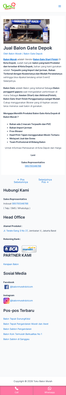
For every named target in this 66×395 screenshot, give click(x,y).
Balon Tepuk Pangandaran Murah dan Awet (25, 324)
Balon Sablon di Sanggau (16, 339)
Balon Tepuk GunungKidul (16, 318)
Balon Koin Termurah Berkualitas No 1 (22, 334)
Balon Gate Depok (33, 53)
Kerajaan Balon (11, 264)
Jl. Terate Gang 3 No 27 (15, 230)
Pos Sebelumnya (21, 180)
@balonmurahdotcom (21, 286)
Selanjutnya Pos (45, 180)
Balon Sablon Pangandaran (17, 329)
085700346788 (33, 166)
